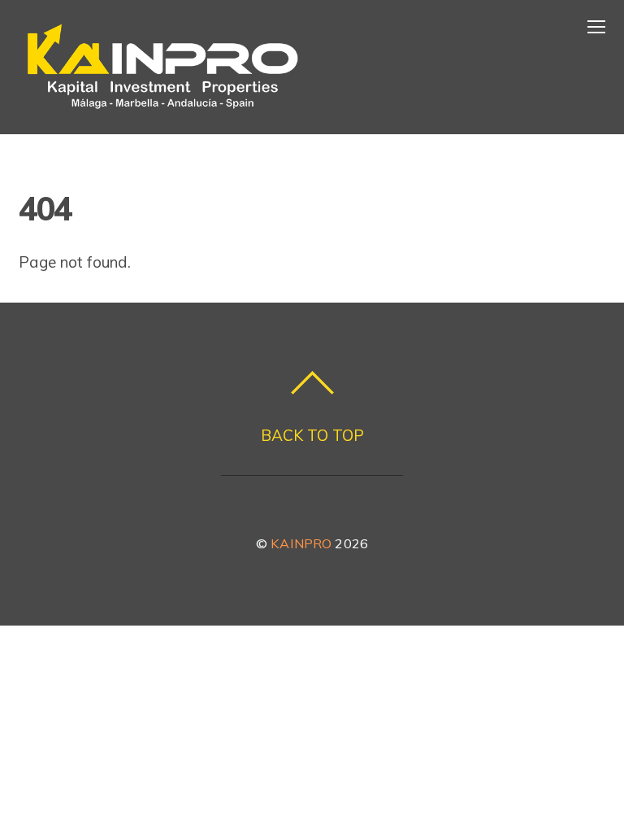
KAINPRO (301, 543)
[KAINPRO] (162, 109)
